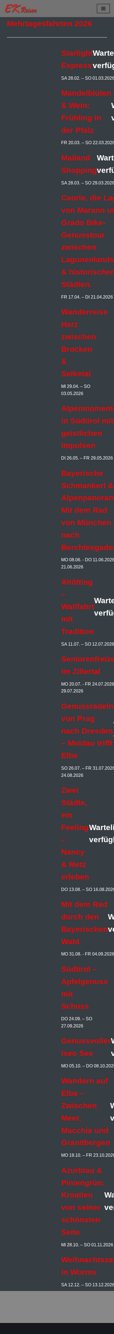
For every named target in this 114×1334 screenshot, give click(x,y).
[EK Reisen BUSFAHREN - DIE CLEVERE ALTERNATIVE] (20, 8)
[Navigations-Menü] (103, 8)
